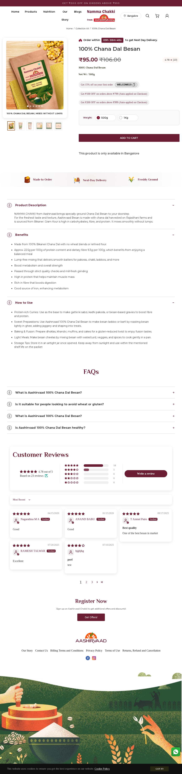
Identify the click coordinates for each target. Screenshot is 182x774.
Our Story (64, 15)
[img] (21, 513)
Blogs (78, 11)
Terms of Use (112, 650)
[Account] (167, 15)
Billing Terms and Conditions (66, 650)
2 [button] (86, 582)
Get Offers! (91, 617)
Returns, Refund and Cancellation (141, 650)
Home (15, 11)
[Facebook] (88, 658)
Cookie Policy (102, 768)
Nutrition (49, 11)
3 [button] (92, 582)
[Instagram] (94, 658)
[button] (27, 106)
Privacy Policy (94, 650)
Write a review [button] (146, 473)
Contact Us (41, 650)
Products (31, 11)
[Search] (147, 16)
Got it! (159, 769)
